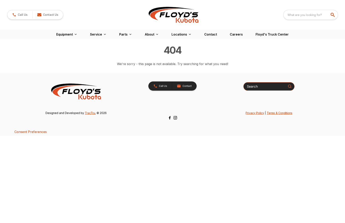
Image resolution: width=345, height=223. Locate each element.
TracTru (90, 113)
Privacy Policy (255, 113)
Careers (236, 34)
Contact (210, 34)
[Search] (289, 86)
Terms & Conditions (279, 113)
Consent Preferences (30, 132)
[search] (333, 14)
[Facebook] (170, 117)
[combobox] (311, 15)
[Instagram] (175, 117)
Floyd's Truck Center (272, 34)
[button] (19, 14)
